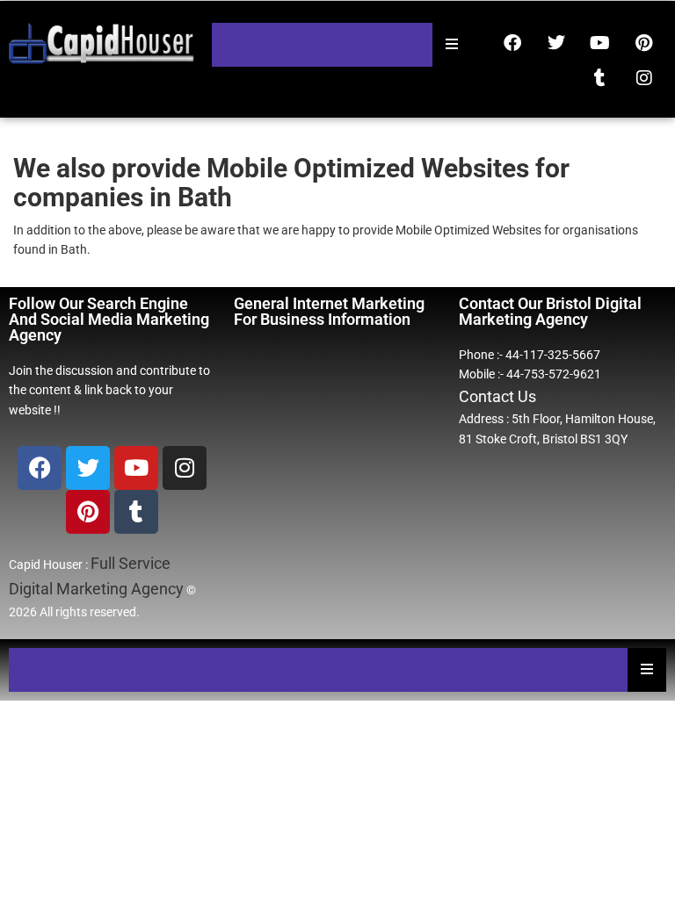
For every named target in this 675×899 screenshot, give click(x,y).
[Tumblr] (600, 78)
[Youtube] (600, 43)
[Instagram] (644, 78)
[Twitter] (556, 43)
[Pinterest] (644, 43)
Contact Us (497, 396)
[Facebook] (512, 43)
